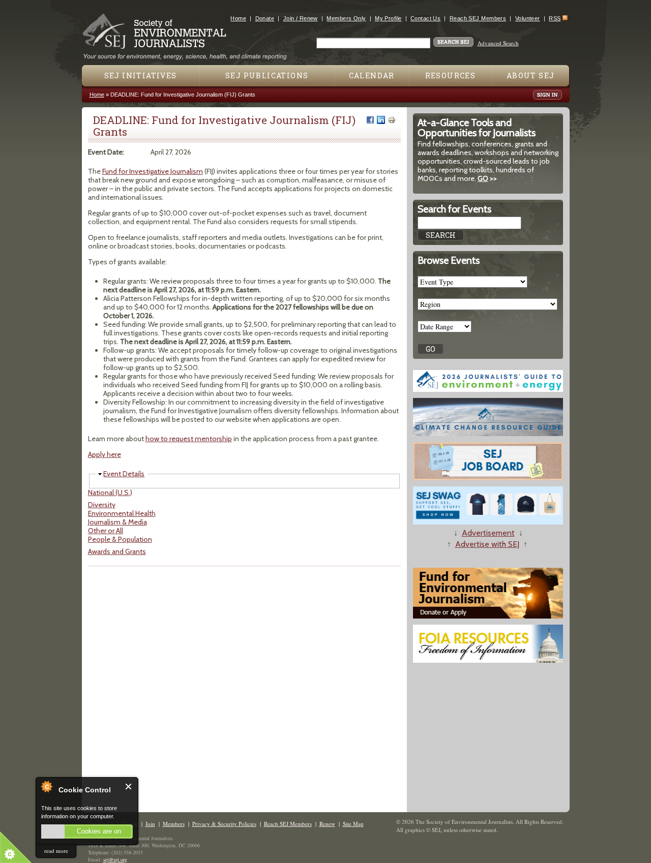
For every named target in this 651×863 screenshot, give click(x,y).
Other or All (105, 530)
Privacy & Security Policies (224, 823)
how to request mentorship (188, 438)
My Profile (388, 18)
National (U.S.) (110, 492)
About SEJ (531, 75)
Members (174, 823)
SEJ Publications (266, 75)
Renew (327, 823)
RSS (554, 18)
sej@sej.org (115, 859)
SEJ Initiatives (140, 75)
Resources (450, 75)
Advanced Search (498, 43)
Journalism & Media (117, 522)
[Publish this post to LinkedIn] (381, 120)
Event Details (123, 473)
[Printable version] (392, 120)
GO (483, 178)
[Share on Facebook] (370, 120)
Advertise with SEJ (487, 544)
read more (56, 850)
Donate (265, 18)
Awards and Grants (117, 551)
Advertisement (488, 533)
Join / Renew (300, 18)
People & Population (120, 539)
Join (150, 823)
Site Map (353, 823)
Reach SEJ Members (478, 18)
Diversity (101, 504)
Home (238, 18)
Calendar (372, 75)
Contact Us (425, 18)
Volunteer (527, 18)
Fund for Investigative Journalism (152, 171)
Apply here (104, 454)
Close (129, 786)
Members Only (346, 18)
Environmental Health (122, 513)
